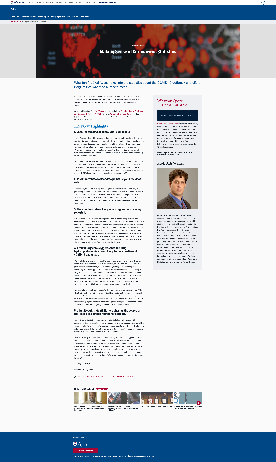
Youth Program (39, 3)
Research (109, 377)
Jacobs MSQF (58, 3)
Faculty (31, 3)
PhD (76, 3)
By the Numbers (72, 17)
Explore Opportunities (29, 17)
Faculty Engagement (58, 17)
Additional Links (79, 437)
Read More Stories (102, 389)
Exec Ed (81, 3)
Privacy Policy (123, 456)
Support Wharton (85, 450)
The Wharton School (125, 377)
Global (115, 456)
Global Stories (84, 17)
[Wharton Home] (17, 2)
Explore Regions (43, 17)
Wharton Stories (16, 22)
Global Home (15, 17)
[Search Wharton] (263, 3)
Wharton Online (90, 3)
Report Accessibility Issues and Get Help (141, 456)
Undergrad (49, 3)
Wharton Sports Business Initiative (172, 103)
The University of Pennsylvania (101, 456)
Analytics (80, 377)
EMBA (71, 3)
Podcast (100, 377)
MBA (66, 3)
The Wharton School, (84, 456)
